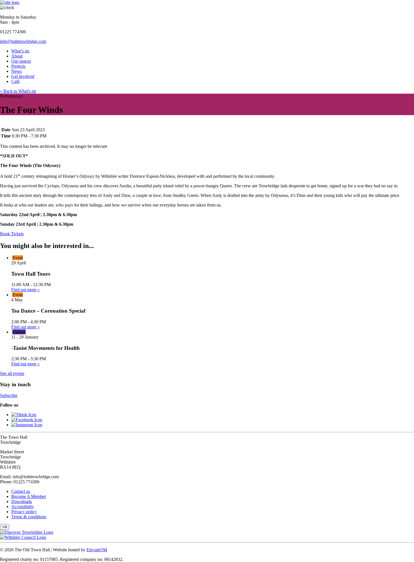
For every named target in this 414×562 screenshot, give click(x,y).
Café (15, 81)
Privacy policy (24, 511)
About (17, 56)
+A (4, 527)
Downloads (21, 501)
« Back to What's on (18, 91)
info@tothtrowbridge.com (23, 41)
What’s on (20, 51)
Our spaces (21, 61)
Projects (18, 66)
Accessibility (22, 506)
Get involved (22, 76)
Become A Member (28, 496)
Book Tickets (12, 233)
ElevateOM (96, 549)
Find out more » (25, 289)
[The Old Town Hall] (9, 2)
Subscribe (8, 395)
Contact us (20, 491)
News (16, 71)
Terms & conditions (28, 516)
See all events (12, 373)
